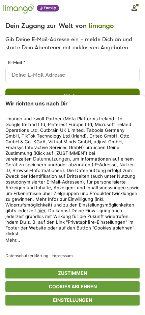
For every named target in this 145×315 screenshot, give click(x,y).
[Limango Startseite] (18, 8)
